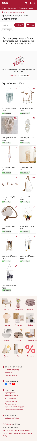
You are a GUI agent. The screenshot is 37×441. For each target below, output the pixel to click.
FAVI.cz (5, 430)
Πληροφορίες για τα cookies (14, 409)
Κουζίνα (30, 325)
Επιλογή (20, 25)
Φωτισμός (6, 325)
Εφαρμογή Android (13, 418)
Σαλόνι (18, 340)
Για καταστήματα (10, 404)
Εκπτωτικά (30, 356)
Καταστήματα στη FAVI (12, 395)
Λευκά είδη (30, 309)
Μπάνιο (6, 340)
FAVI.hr (5, 433)
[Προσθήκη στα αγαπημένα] (33, 118)
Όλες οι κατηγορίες (26, 8)
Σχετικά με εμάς (10, 393)
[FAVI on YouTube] (13, 384)
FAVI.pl (17, 430)
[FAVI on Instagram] (10, 384)
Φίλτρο (31, 25)
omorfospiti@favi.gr (13, 369)
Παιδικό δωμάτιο (6, 357)
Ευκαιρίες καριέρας (11, 375)
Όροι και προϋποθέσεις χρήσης (15, 407)
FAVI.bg (29, 433)
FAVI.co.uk (22, 433)
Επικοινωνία (9, 372)
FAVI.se (16, 433)
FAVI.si (5, 436)
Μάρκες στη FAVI (10, 398)
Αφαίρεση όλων (12, 75)
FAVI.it (11, 433)
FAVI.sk (11, 430)
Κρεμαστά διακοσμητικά (17, 12)
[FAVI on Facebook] (6, 384)
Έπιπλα (4, 8)
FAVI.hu (27, 430)
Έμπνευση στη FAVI (11, 401)
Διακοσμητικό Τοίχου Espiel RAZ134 (13, 286)
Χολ (18, 356)
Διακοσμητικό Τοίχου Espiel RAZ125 (13, 256)
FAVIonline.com (8, 424)
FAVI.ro (22, 430)
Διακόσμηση (12, 8)
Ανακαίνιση (18, 325)
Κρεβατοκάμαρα (31, 340)
